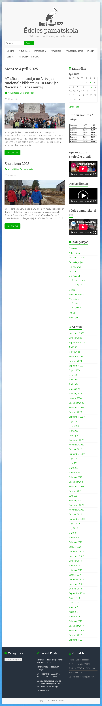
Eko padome (75, 267)
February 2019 (75, 570)
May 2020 (73, 533)
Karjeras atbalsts (79, 280)
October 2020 (75, 514)
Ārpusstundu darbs (74, 51)
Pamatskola (40, 51)
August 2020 (74, 523)
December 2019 (76, 551)
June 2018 (74, 602)
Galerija (10, 56)
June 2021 (74, 496)
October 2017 (75, 635)
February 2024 (75, 393)
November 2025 (76, 333)
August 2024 (74, 370)
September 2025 (77, 342)
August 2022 (74, 458)
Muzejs (72, 290)
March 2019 (74, 565)
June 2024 (74, 375)
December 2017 (76, 626)
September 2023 (77, 417)
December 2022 (76, 440)
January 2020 (75, 547)
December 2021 (76, 482)
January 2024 (75, 398)
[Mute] (91, 174)
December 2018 (76, 579)
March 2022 (74, 472)
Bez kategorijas (27, 93)
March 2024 (74, 389)
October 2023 (75, 412)
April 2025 (73, 347)
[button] (83, 195)
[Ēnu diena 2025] (35, 181)
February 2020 (75, 542)
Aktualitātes (24, 51)
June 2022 (74, 463)
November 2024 (76, 356)
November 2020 (76, 509)
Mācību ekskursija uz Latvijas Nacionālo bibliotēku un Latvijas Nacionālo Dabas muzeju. (31, 82)
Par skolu (22, 56)
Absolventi (73, 248)
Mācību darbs (75, 276)
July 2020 (73, 528)
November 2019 (76, 556)
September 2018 (77, 593)
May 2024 (73, 379)
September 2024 (77, 365)
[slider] (81, 201)
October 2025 (75, 338)
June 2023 (74, 426)
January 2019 (75, 575)
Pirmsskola (55, 51)
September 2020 (77, 519)
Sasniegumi (76, 284)
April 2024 (73, 384)
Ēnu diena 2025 (17, 163)
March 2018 (74, 616)
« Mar (71, 107)
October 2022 (75, 449)
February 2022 (75, 477)
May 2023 (73, 431)
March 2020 (74, 537)
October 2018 (75, 588)
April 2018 (73, 612)
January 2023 (75, 435)
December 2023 (76, 403)
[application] (83, 169)
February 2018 (75, 621)
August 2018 (74, 598)
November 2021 (76, 486)
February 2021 (75, 500)
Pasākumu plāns (76, 294)
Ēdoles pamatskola (51, 30)
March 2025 (74, 352)
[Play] (72, 174)
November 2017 (76, 630)
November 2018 (76, 584)
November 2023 (76, 407)
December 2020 (76, 505)
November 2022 (76, 444)
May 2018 (73, 607)
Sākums (10, 51)
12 (91, 87)
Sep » (78, 107)
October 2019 (75, 561)
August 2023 (74, 421)
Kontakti (35, 56)
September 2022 (77, 454)
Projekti (90, 51)
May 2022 (73, 468)
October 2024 (75, 361)
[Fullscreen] (94, 174)
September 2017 (77, 640)
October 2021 (75, 491)
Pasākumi (76, 307)
